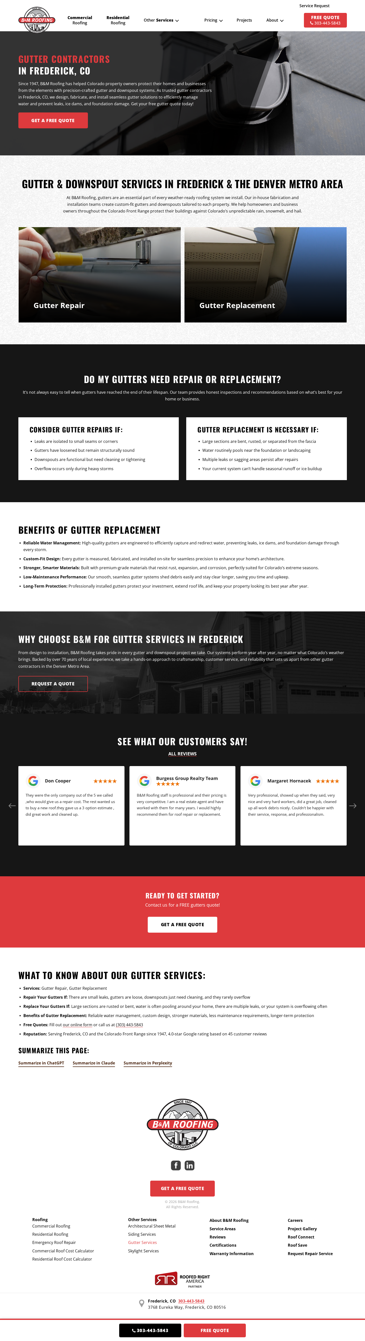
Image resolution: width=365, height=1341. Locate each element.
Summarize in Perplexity (148, 1063)
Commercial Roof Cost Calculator (63, 1251)
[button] (12, 806)
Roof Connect (301, 1237)
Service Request (314, 5)
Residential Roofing (50, 1234)
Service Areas (223, 1229)
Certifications (223, 1245)
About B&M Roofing (229, 1220)
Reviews (218, 1237)
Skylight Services (143, 1251)
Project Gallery (302, 1229)
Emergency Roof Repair (54, 1242)
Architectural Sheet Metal (152, 1226)
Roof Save (297, 1245)
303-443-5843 (191, 1301)
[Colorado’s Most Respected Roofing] (37, 20)
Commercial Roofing (51, 1226)
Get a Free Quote (182, 924)
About (272, 20)
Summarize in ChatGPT (41, 1063)
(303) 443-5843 (129, 1024)
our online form (77, 1024)
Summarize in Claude (94, 1063)
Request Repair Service (310, 1253)
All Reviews (182, 754)
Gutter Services (142, 1242)
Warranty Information (232, 1253)
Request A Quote (53, 684)
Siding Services (142, 1234)
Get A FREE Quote (52, 120)
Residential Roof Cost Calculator (62, 1259)
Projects (244, 20)
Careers (295, 1220)
